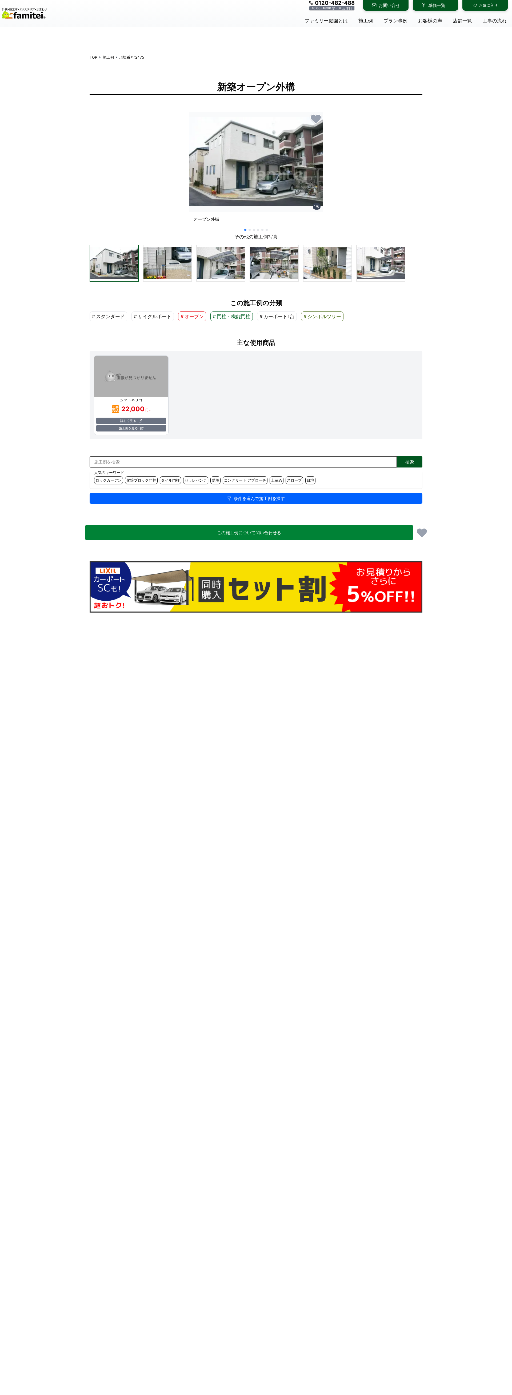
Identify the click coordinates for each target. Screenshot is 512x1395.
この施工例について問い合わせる (249, 532)
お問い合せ (389, 5)
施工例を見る (128, 428)
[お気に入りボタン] (316, 118)
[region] (256, 169)
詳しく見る (128, 421)
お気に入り (488, 5)
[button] (114, 263)
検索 (409, 462)
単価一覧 (436, 5)
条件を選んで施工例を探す (259, 498)
